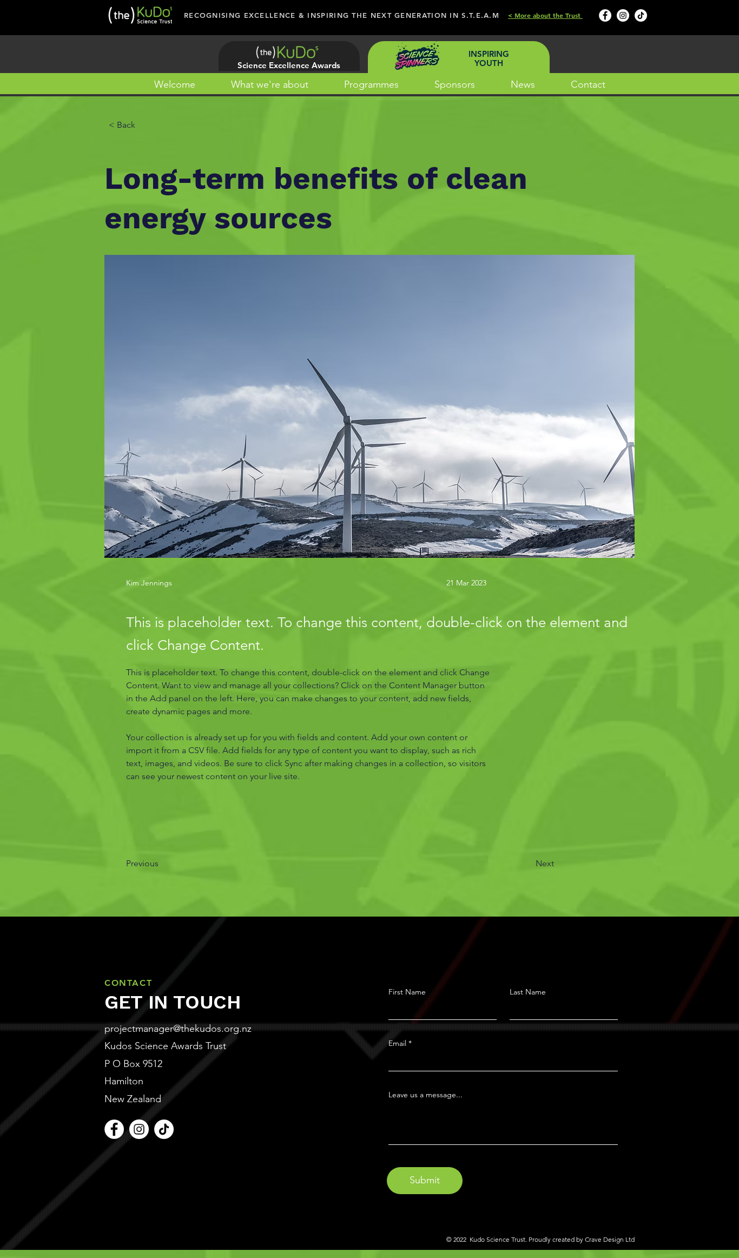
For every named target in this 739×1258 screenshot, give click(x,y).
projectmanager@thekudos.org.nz (178, 1029)
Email (397, 1043)
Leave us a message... (425, 1094)
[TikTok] (641, 15)
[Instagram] (623, 15)
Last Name (528, 992)
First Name (407, 992)
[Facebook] (605, 15)
